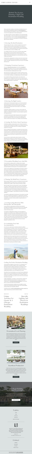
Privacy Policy (16, 447)
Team (16, 414)
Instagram (16, 444)
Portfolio (16, 417)
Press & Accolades (16, 419)
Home (16, 412)
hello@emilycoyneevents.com (16, 435)
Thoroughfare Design (19, 452)
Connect (16, 442)
